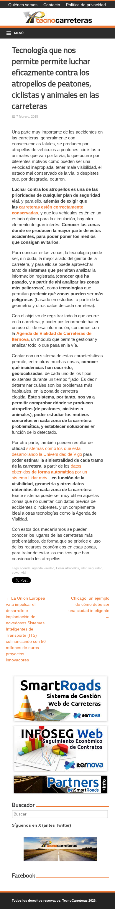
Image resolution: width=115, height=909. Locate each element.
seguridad (95, 568)
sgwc (15, 572)
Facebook (23, 875)
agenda (25, 568)
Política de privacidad (86, 4)
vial (23, 572)
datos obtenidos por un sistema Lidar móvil (49, 471)
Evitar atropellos (67, 568)
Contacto (51, 4)
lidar (83, 568)
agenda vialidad (43, 568)
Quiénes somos (22, 4)
